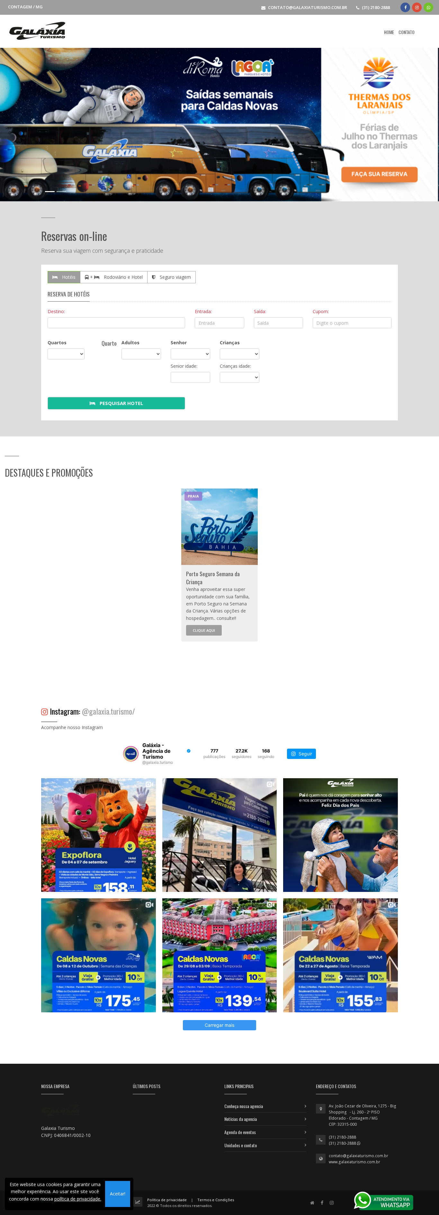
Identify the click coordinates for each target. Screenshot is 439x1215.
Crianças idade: (235, 366)
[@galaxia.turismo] (130, 753)
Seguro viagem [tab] (174, 277)
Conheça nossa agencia (243, 1106)
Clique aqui (204, 630)
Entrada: (203, 311)
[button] (33, 121)
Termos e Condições (215, 1199)
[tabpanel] (219, 565)
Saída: (260, 311)
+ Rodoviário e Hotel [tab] (116, 277)
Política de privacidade (167, 1199)
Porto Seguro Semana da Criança (213, 577)
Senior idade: (184, 366)
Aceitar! (117, 1194)
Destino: (56, 311)
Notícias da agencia (240, 1118)
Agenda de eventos (240, 1132)
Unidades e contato (240, 1145)
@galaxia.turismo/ (108, 711)
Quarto (109, 343)
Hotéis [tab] (68, 277)
